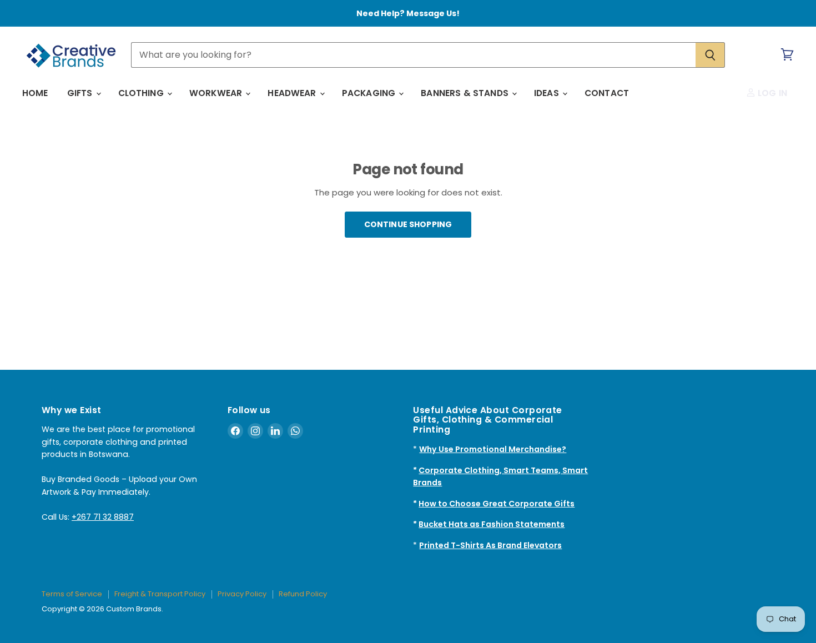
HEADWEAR (293, 93)
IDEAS (547, 93)
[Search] (710, 55)
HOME (35, 93)
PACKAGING (370, 93)
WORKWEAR (216, 93)
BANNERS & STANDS (466, 93)
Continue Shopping (408, 224)
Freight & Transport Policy (159, 594)
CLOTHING (142, 93)
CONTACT (607, 93)
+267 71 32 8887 (103, 517)
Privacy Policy (242, 594)
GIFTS (81, 93)
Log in (771, 93)
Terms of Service (72, 594)
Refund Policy (303, 594)
